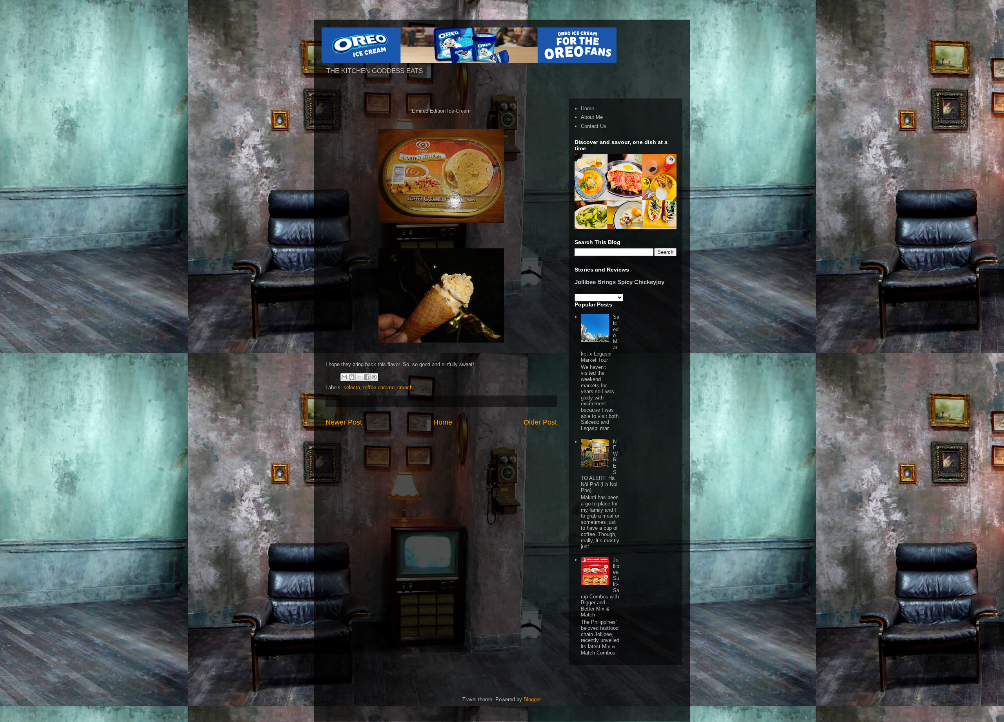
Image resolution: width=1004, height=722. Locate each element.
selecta (352, 387)
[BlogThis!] (352, 377)
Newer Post (344, 422)
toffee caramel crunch (388, 387)
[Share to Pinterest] (374, 377)
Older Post (540, 422)
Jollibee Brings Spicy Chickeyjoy (619, 282)
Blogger (532, 699)
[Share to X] (359, 377)
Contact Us (593, 126)
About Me (592, 117)
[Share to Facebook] (367, 377)
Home (442, 422)
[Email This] (344, 377)
